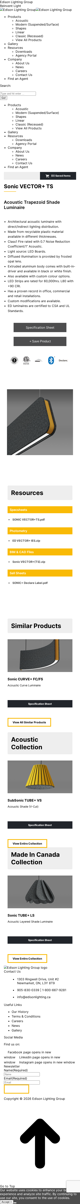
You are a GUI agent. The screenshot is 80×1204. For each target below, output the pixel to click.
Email (15, 1078)
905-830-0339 (28, 990)
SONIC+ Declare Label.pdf (30, 582)
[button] (40, 422)
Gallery (17, 1030)
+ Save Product (40, 341)
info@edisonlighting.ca (33, 997)
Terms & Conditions (26, 1016)
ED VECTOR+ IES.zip (26, 540)
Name (16, 1070)
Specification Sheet (40, 327)
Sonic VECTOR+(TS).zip (28, 561)
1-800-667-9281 (54, 990)
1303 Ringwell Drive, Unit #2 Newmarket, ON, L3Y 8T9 (38, 981)
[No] (15, 1202)
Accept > (7, 1202)
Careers (17, 1021)
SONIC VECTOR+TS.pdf (28, 519)
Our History (20, 1012)
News (16, 1026)
